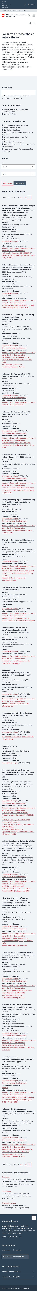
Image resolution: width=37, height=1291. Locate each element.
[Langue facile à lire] (25, 4)
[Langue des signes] (29, 4)
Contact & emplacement (11, 1271)
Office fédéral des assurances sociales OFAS (16, 16)
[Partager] (34, 23)
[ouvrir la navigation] (34, 16)
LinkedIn (18, 1250)
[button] (33, 1218)
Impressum (18, 1288)
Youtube (7, 1250)
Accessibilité (25, 1288)
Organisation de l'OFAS (11, 1277)
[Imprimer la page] (30, 23)
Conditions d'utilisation (8, 1288)
